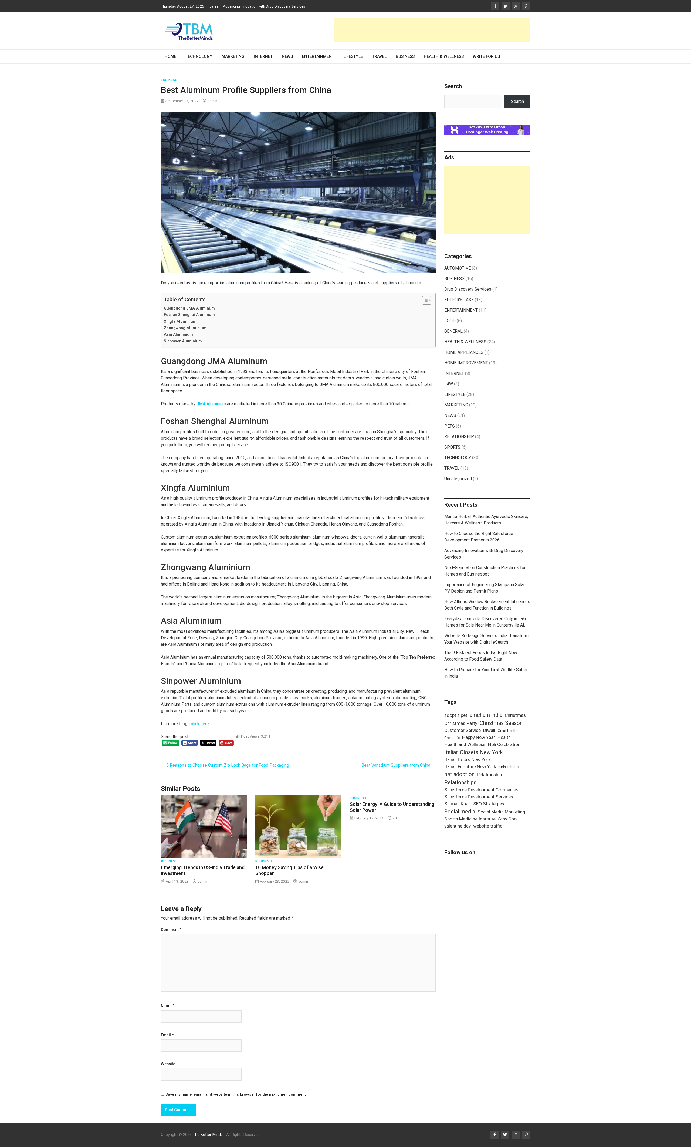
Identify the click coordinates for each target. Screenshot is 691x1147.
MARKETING (233, 56)
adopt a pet (455, 715)
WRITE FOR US (486, 56)
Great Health (507, 731)
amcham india (486, 715)
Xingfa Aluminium (180, 321)
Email (167, 1035)
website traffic (487, 826)
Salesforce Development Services (478, 796)
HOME (170, 56)
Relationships (460, 782)
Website (168, 1064)
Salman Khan (457, 803)
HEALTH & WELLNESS (444, 56)
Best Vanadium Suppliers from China (398, 765)
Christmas (515, 715)
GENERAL (453, 331)
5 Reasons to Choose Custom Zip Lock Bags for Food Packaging (225, 765)
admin (212, 101)
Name (167, 1006)
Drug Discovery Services (467, 289)
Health (504, 737)
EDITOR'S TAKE (459, 299)
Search (517, 101)
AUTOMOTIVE (457, 268)
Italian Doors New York (467, 759)
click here (200, 723)
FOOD (450, 320)
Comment (171, 930)
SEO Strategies (488, 803)
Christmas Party (460, 723)
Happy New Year (478, 737)
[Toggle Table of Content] (424, 300)
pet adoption (459, 774)
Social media (459, 811)
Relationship (489, 774)
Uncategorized (458, 478)
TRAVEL (379, 56)
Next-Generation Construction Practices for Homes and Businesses (277, 6)
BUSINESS (405, 56)
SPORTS (452, 447)
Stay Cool (508, 819)
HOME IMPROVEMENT (466, 362)
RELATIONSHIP (459, 436)
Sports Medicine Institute (470, 819)
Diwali (489, 730)
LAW (448, 383)
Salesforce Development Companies (481, 789)
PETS (449, 426)
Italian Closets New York (473, 752)
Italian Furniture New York (470, 766)
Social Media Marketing (501, 812)
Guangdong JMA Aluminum (189, 308)
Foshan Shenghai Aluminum (189, 314)
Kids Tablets (509, 767)
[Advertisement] (432, 30)
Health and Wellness (465, 744)
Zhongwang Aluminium (185, 328)
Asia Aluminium (178, 334)
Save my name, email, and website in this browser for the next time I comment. (236, 1094)
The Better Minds (208, 1134)
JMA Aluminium (211, 403)
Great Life (452, 738)
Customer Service (462, 730)
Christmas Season (501, 723)
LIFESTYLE (353, 56)
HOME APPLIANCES (463, 352)
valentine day (457, 826)
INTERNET (263, 56)
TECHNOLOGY (198, 56)
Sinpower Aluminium (183, 341)
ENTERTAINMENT (318, 56)
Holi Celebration (504, 744)
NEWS (287, 56)
